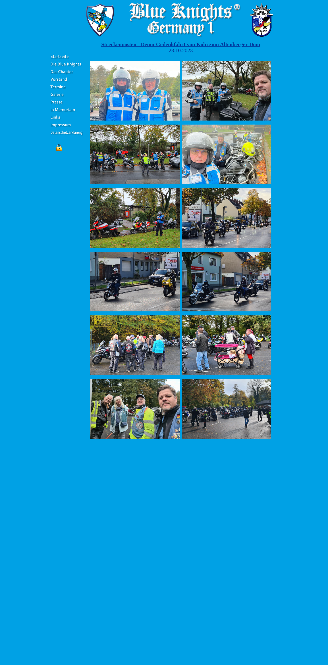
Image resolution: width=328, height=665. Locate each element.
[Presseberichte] (66, 105)
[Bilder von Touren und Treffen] (66, 97)
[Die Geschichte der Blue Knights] (66, 67)
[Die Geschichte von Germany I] (66, 74)
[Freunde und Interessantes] (66, 120)
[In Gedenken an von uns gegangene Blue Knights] (66, 112)
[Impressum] (66, 128)
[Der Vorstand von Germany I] (66, 82)
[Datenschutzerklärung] (66, 135)
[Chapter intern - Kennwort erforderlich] (59, 151)
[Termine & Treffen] (66, 90)
